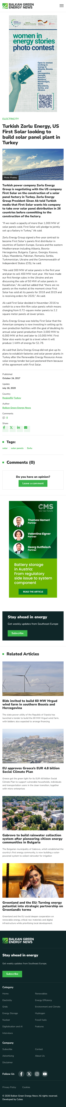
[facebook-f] (21, 1074)
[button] (62, 6)
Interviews (7, 1033)
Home (5, 993)
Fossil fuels (41, 1020)
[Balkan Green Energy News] (18, 6)
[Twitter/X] (13, 429)
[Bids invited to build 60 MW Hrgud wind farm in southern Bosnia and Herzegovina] (33, 678)
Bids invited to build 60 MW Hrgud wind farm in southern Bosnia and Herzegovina (29, 704)
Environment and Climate (47, 1006)
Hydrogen (40, 1013)
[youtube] (45, 1074)
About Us (40, 1056)
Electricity (10, 119)
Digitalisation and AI (12, 1026)
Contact (39, 1049)
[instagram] (37, 1074)
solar (5, 448)
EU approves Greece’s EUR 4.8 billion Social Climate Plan (31, 770)
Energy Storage (10, 1013)
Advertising (8, 1056)
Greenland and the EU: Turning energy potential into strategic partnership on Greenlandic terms (32, 906)
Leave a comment (33, 483)
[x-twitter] (29, 1074)
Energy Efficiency (43, 1000)
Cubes (20, 1099)
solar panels (17, 448)
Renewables (41, 993)
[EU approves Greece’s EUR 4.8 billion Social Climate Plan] (33, 746)
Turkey (17, 397)
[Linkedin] (20, 429)
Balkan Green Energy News (16, 407)
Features (39, 1026)
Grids (5, 1006)
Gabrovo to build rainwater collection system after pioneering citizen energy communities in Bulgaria (32, 839)
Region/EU (7, 397)
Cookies (26, 1087)
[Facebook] (5, 429)
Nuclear (6, 1020)
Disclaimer (7, 1062)
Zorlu (29, 448)
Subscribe (18, 633)
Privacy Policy (9, 1087)
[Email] (27, 429)
